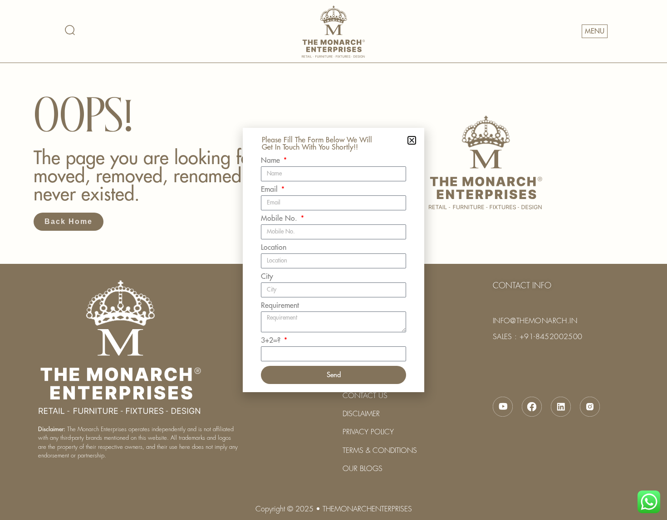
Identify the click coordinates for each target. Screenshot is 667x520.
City (267, 276)
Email (270, 189)
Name (271, 160)
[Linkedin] (561, 407)
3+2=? (272, 340)
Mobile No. (280, 218)
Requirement (280, 305)
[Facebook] (532, 407)
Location (273, 247)
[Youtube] (503, 407)
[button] (411, 140)
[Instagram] (590, 407)
